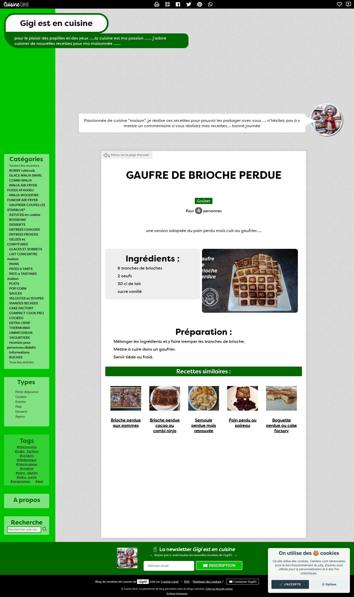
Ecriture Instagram (177, 593)
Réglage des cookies (207, 581)
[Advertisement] (177, 81)
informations (19, 352)
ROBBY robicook (22, 170)
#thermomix (27, 447)
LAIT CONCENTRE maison (22, 256)
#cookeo (27, 455)
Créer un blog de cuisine (219, 589)
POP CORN (17, 288)
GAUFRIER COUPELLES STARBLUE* (26, 207)
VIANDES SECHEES (23, 303)
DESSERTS (17, 224)
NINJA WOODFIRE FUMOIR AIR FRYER (23, 197)
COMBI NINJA (20, 180)
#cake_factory (27, 451)
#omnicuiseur (26, 464)
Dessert (21, 411)
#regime (27, 468)
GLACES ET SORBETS (25, 249)
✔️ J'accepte (290, 584)
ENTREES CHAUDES (24, 229)
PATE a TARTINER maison (22, 276)
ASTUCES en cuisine (24, 215)
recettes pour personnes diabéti (21, 345)
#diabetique (27, 460)
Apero (20, 416)
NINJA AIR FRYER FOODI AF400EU (22, 187)
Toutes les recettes (24, 165)
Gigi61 (143, 581)
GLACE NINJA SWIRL (25, 175)
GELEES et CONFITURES (17, 241)
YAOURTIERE (19, 337)
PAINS (14, 264)
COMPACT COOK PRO (26, 313)
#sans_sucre (27, 477)
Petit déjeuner (27, 392)
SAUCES (15, 293)
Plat (18, 406)
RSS (186, 581)
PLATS (14, 283)
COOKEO (16, 318)
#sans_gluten (27, 473)
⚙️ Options (328, 584)
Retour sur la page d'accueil (130, 155)
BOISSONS (17, 220)
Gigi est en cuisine (56, 23)
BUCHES (15, 357)
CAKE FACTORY (21, 308)
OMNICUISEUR (21, 333)
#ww (39, 481)
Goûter (21, 397)
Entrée (20, 402)
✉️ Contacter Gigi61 (242, 581)
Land (169, 581)
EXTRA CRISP (19, 323)
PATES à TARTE (21, 269)
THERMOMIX (19, 328)
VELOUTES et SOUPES (26, 298)
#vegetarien (20, 481)
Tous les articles (21, 362)
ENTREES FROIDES (23, 234)
